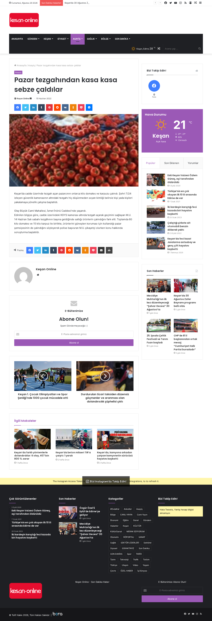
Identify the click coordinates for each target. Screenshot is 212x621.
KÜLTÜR (137, 526)
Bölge (104, 38)
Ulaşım (125, 565)
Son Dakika (121, 38)
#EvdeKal (114, 509)
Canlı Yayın (142, 514)
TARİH (139, 554)
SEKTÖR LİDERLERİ (130, 542)
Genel (136, 520)
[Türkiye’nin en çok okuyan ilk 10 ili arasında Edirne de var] (156, 196)
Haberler (114, 526)
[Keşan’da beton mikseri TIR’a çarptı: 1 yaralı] (74, 439)
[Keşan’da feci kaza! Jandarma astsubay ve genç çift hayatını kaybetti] (156, 243)
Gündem (32, 38)
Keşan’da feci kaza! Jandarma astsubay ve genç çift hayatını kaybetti (181, 244)
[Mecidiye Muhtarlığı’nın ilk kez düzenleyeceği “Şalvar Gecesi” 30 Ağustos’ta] (159, 285)
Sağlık (91, 38)
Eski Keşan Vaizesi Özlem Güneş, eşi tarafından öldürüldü (182, 179)
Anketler (128, 509)
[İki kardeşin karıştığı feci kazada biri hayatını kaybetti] (156, 211)
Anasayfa (17, 38)
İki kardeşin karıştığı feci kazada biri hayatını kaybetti (182, 210)
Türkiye (113, 565)
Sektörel (147, 542)
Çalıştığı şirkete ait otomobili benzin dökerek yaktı (178, 226)
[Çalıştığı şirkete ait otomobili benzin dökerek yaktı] (156, 227)
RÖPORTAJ (128, 537)
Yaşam (146, 565)
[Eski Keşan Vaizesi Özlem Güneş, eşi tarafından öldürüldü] (156, 180)
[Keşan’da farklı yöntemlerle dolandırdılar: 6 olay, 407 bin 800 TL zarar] (32, 439)
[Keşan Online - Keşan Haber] (24, 20)
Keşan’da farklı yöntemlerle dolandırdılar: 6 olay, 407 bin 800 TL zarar (31, 455)
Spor (129, 554)
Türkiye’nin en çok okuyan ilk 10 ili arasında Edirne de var (182, 195)
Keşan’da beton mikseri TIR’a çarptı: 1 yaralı (73, 454)
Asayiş (76, 38)
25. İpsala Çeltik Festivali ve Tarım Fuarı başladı (157, 339)
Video (135, 565)
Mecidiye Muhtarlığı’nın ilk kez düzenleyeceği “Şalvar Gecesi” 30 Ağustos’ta (158, 302)
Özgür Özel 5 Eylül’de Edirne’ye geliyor (90, 511)
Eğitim (126, 520)
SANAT (142, 537)
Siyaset (61, 38)
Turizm (146, 559)
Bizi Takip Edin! (168, 498)
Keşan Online (23, 98)
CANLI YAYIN (126, 514)
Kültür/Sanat (116, 531)
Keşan (47, 38)
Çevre (113, 570)
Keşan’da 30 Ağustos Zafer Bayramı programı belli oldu (92, 2)
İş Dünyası (142, 570)
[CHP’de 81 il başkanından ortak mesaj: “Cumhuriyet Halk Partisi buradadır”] (186, 325)
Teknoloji (124, 559)
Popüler (150, 163)
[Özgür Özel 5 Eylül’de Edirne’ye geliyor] (68, 512)
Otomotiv (114, 537)
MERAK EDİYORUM (136, 531)
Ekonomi (114, 520)
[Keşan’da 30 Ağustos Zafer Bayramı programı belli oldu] (186, 285)
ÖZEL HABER (127, 570)
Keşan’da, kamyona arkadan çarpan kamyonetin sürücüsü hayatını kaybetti (115, 455)
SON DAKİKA (116, 554)
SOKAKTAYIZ (128, 548)
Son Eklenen (171, 163)
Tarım (112, 559)
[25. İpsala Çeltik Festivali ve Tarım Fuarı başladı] (159, 325)
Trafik (135, 559)
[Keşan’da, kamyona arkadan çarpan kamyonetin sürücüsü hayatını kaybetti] (115, 439)
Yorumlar (193, 163)
